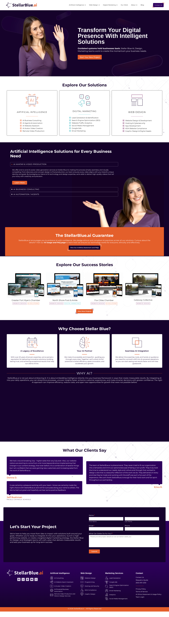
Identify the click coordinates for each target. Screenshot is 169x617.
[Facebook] (18, 579)
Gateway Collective (143, 300)
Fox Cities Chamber (104, 300)
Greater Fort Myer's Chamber (26, 300)
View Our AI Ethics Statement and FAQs (84, 248)
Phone (127, 526)
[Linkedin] (27, 579)
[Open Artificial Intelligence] (85, 5)
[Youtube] (31, 579)
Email (91, 526)
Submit (94, 551)
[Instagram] (36, 579)
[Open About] (137, 5)
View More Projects (84, 311)
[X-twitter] (23, 579)
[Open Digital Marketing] (117, 5)
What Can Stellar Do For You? (101, 534)
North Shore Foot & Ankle (65, 300)
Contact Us (158, 5)
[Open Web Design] (99, 5)
